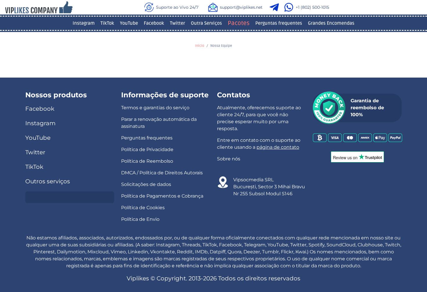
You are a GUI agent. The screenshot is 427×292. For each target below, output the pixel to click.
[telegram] (275, 7)
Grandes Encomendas (331, 23)
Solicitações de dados (146, 184)
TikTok (107, 23)
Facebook (154, 23)
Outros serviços (47, 181)
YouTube (129, 23)
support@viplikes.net (241, 7)
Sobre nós (228, 159)
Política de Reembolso (147, 161)
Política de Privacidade (147, 149)
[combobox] (69, 197)
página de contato (277, 147)
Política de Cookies (143, 207)
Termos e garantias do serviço (155, 107)
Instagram (84, 23)
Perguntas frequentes (278, 23)
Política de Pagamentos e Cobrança (162, 196)
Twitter (177, 23)
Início (199, 46)
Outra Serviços (206, 23)
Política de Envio (140, 219)
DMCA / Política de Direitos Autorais (162, 172)
